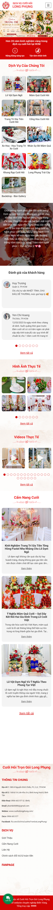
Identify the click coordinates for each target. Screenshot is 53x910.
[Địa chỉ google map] (26, 741)
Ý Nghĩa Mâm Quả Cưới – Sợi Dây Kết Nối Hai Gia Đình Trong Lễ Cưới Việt (26, 617)
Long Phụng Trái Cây (39, 172)
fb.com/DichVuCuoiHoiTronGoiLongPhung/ (29, 822)
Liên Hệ (6, 849)
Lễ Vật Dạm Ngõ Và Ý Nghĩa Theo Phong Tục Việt (26, 683)
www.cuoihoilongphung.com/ (21, 811)
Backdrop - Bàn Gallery (14, 196)
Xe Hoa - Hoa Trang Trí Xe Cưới (14, 147)
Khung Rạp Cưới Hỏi (13, 172)
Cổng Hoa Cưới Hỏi (39, 119)
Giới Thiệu (7, 838)
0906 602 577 (16, 801)
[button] (16, 346)
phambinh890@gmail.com (18, 806)
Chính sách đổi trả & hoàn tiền (17, 855)
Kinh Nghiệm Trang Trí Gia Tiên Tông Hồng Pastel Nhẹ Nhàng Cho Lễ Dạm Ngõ (26, 548)
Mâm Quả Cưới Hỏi (39, 95)
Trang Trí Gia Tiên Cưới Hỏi (13, 120)
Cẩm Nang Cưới (10, 843)
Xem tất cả (26, 352)
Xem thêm (26, 568)
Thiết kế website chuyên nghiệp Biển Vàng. (26, 902)
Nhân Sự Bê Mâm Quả (39, 145)
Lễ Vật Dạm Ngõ (13, 95)
